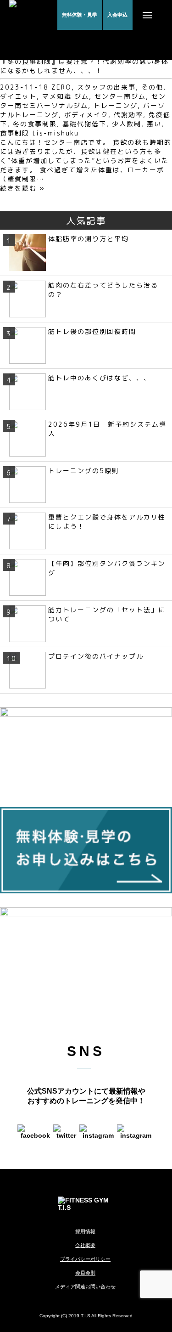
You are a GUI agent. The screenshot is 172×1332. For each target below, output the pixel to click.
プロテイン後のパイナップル (96, 656)
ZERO (61, 87)
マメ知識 (57, 96)
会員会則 (85, 1273)
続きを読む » (22, 188)
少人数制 (126, 123)
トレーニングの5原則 (83, 470)
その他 (152, 87)
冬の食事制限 (35, 123)
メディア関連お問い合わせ (85, 1286)
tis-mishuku (55, 133)
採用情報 (85, 1231)
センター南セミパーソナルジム (83, 101)
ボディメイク (86, 114)
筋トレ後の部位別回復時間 (92, 331)
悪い (154, 123)
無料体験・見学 (79, 14)
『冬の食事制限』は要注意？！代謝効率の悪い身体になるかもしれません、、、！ (84, 66)
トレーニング (116, 105)
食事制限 (14, 133)
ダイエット (18, 96)
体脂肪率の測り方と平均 (88, 238)
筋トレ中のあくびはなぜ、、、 (99, 377)
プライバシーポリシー (85, 1259)
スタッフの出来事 (106, 87)
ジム (81, 96)
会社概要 (85, 1245)
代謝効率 (128, 114)
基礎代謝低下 (84, 123)
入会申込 (117, 14)
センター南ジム (120, 96)
